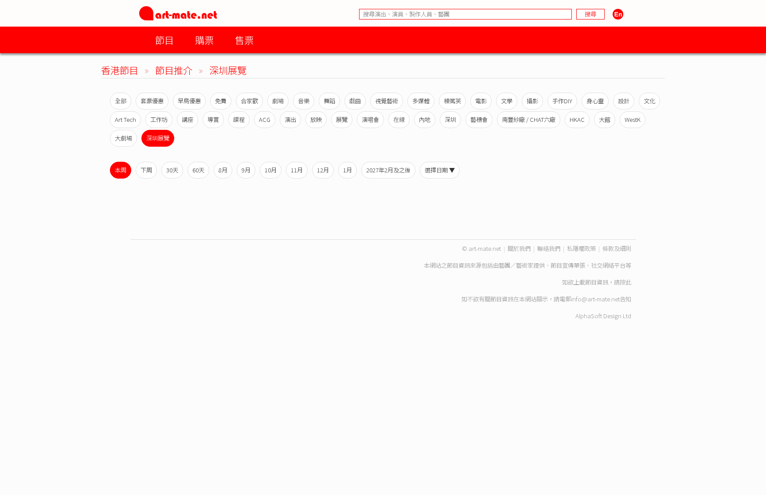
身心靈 (595, 101)
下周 (146, 170)
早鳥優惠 (189, 101)
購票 (204, 40)
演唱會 (370, 119)
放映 (316, 119)
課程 (239, 119)
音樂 (303, 101)
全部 (120, 101)
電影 (481, 101)
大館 (604, 119)
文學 (506, 101)
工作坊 (159, 119)
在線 (399, 119)
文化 (649, 101)
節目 (164, 40)
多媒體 (421, 101)
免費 (221, 101)
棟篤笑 (452, 101)
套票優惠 (152, 101)
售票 (244, 40)
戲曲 (355, 101)
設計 (623, 101)
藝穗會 (479, 119)
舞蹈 (329, 101)
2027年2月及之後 (388, 170)
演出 (290, 119)
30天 (172, 170)
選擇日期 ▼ (440, 170)
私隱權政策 (581, 248)
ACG (264, 119)
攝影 (532, 101)
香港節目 (119, 70)
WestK (633, 119)
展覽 (342, 119)
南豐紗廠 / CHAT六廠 (528, 119)
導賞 (213, 119)
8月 (223, 170)
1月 (347, 170)
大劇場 (123, 138)
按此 (625, 282)
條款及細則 (616, 248)
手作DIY (562, 101)
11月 (297, 170)
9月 (246, 170)
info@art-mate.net (595, 299)
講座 (187, 119)
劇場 (278, 101)
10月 (271, 170)
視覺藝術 (386, 101)
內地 (424, 119)
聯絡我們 (548, 248)
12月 (323, 170)
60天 (198, 170)
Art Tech (125, 119)
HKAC (577, 119)
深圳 (450, 119)
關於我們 (519, 248)
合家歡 (249, 101)
